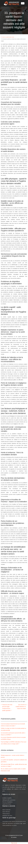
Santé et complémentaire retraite (8, 37)
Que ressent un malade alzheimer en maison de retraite (21, 706)
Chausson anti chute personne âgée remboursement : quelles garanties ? (7, 707)
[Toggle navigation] (22, 3)
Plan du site (14, 843)
